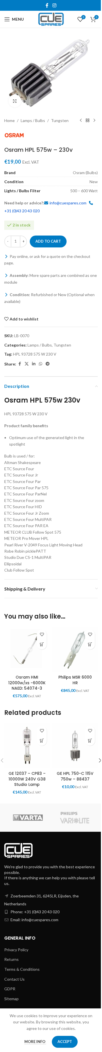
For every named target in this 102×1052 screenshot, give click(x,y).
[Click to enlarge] (14, 101)
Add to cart (48, 241)
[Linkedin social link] (33, 364)
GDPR (9, 988)
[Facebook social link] (47, 5)
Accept (65, 1041)
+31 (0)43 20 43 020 (22, 210)
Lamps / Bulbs (33, 120)
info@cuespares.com (68, 202)
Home (9, 120)
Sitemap (11, 998)
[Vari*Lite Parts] (74, 817)
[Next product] (94, 120)
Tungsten (60, 120)
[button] (42, 644)
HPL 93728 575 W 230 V (34, 354)
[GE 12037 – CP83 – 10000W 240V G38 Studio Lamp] (27, 745)
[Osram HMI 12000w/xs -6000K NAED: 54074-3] (27, 649)
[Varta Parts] (27, 817)
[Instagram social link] (54, 5)
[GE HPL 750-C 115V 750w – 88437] (75, 745)
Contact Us (14, 979)
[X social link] (26, 364)
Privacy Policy (16, 949)
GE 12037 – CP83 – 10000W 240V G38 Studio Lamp (27, 779)
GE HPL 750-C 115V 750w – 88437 (75, 776)
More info (35, 1041)
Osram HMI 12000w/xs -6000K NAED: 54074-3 (27, 682)
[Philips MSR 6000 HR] (75, 649)
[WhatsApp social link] (40, 364)
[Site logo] (51, 18)
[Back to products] (87, 120)
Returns (11, 959)
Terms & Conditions (22, 969)
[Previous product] (80, 120)
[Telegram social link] (47, 364)
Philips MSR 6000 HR (75, 680)
